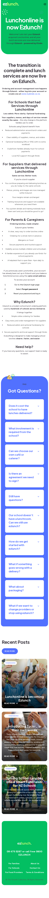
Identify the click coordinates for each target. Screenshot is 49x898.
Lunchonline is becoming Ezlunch (24, 698)
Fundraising (10, 663)
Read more (10, 651)
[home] (11, 4)
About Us (35, 864)
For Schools (14, 868)
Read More (10, 703)
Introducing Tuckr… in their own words (24, 728)
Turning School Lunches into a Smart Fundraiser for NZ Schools (24, 781)
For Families (14, 864)
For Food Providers (14, 872)
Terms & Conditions (35, 872)
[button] (44, 4)
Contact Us (35, 868)
